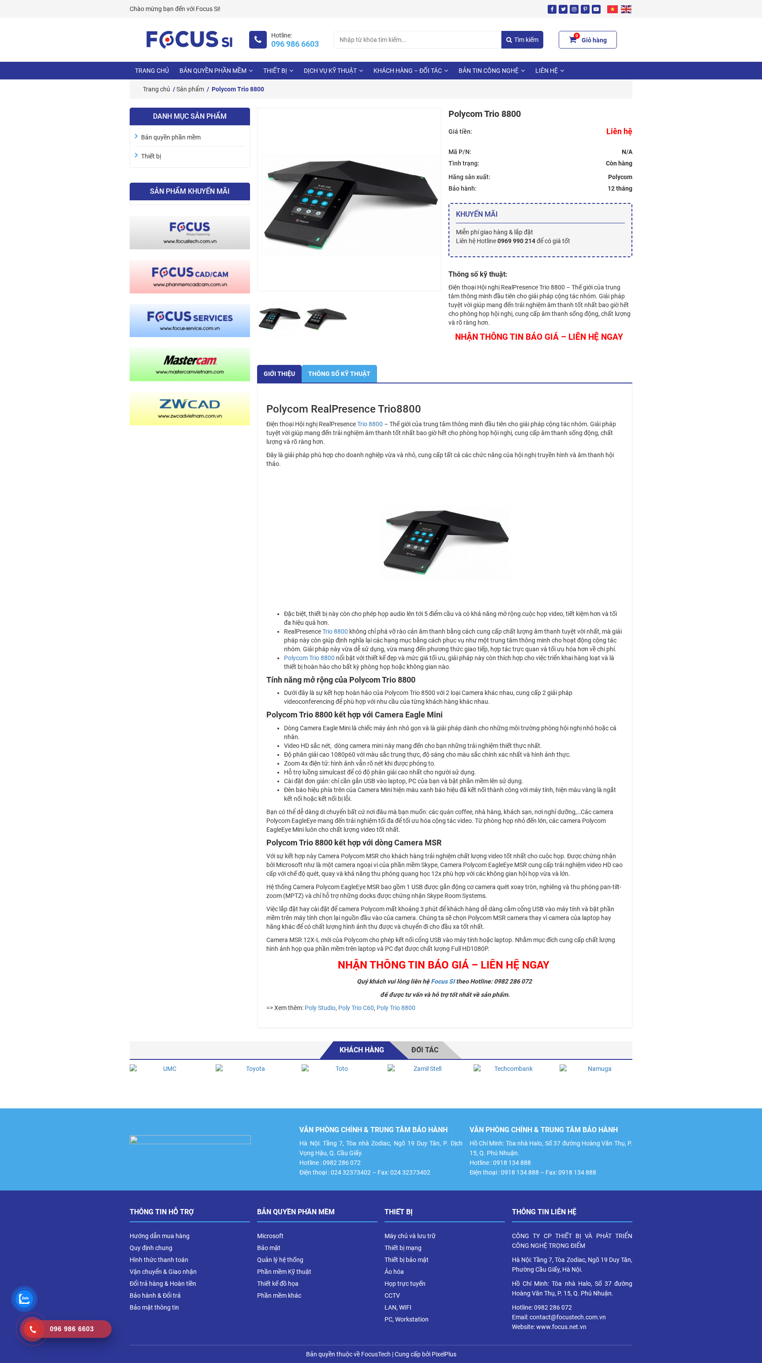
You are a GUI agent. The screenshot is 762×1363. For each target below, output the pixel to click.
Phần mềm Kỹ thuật (284, 1271)
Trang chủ (152, 70)
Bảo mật (268, 1247)
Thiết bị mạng (403, 1247)
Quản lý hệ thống (280, 1259)
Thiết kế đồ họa (278, 1283)
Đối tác (424, 1050)
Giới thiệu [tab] (279, 373)
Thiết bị (275, 70)
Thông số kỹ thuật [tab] (339, 373)
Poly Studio (320, 1007)
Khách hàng (362, 1050)
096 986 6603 (295, 44)
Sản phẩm (190, 89)
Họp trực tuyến (405, 1283)
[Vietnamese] (613, 8)
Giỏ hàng (591, 39)
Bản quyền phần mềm (213, 70)
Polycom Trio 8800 (309, 657)
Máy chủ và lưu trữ (410, 1235)
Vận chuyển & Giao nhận (163, 1271)
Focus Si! (208, 8)
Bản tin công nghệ (489, 70)
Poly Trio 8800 (396, 1007)
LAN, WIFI (398, 1307)
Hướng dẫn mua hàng (160, 1235)
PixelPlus (444, 1354)
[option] (166, 1082)
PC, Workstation (407, 1319)
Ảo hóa (394, 1271)
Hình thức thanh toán (159, 1259)
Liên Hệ (546, 70)
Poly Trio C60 (356, 1007)
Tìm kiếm (526, 39)
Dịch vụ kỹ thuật (330, 70)
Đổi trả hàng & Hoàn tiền (163, 1283)
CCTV (392, 1295)
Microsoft (270, 1235)
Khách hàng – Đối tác (408, 70)
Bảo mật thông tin (154, 1307)
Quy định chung (151, 1247)
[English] (626, 8)
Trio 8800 (370, 424)
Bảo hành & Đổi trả (155, 1295)
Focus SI (443, 981)
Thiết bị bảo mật (407, 1259)
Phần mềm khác (279, 1295)
